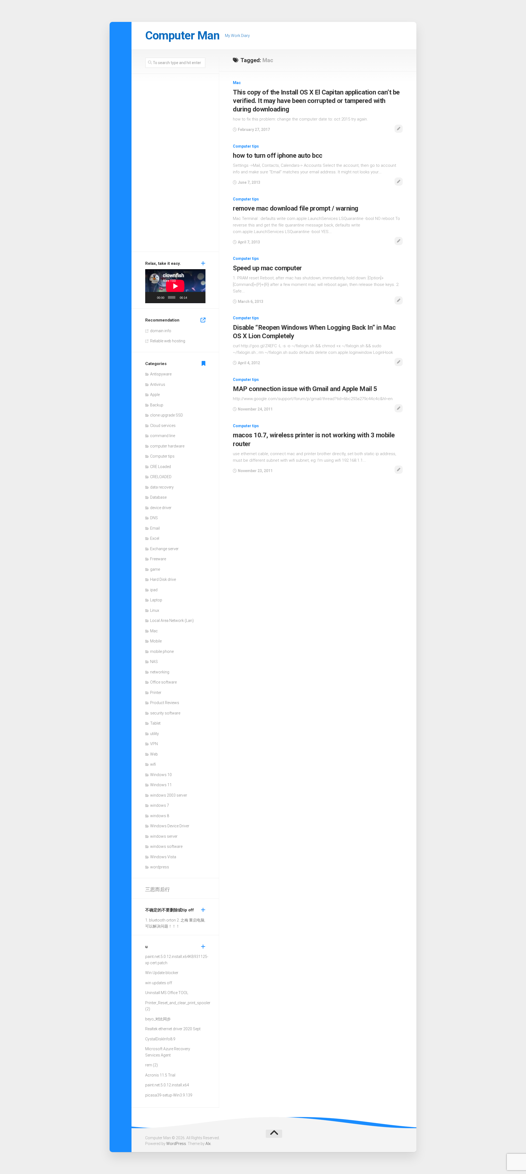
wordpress (159, 867)
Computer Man (182, 35)
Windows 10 (161, 775)
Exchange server (164, 549)
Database (158, 497)
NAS (154, 661)
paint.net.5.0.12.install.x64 (167, 956)
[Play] (152, 297)
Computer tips (246, 146)
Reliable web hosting (167, 341)
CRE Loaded (160, 466)
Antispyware (160, 374)
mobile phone (162, 651)
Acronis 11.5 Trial (160, 1075)
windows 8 (159, 816)
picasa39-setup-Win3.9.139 (168, 1095)
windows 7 (159, 805)
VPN (154, 744)
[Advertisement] (175, 164)
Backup (156, 405)
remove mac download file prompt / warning (295, 208)
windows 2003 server (168, 795)
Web (154, 754)
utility (154, 733)
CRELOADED (160, 477)
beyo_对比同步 (158, 1019)
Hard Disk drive (163, 579)
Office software (163, 682)
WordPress (176, 1143)
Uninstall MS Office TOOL (166, 993)
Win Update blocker (161, 973)
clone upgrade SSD (166, 415)
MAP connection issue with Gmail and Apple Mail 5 (305, 389)
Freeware (158, 559)
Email (155, 528)
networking (159, 672)
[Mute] (192, 297)
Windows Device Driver (169, 826)
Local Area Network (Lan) (172, 620)
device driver (160, 508)
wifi (153, 764)
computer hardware (167, 446)
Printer (155, 692)
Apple (155, 394)
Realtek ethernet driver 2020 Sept (173, 1029)
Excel (154, 538)
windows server (164, 836)
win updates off (158, 983)
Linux (154, 610)
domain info (160, 331)
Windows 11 (161, 785)
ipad (154, 590)
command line (162, 436)
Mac (237, 83)
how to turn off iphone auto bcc (277, 155)
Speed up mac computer (267, 268)
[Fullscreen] (199, 297)
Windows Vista (163, 857)
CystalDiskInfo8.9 (160, 1039)
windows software (166, 846)
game (155, 569)
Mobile (156, 641)
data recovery (162, 487)
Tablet (155, 723)
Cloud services (163, 425)
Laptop (156, 600)
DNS (154, 518)
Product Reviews (164, 703)
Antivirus (157, 384)
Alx (208, 1143)
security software (165, 713)
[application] (175, 286)
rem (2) (151, 1065)
